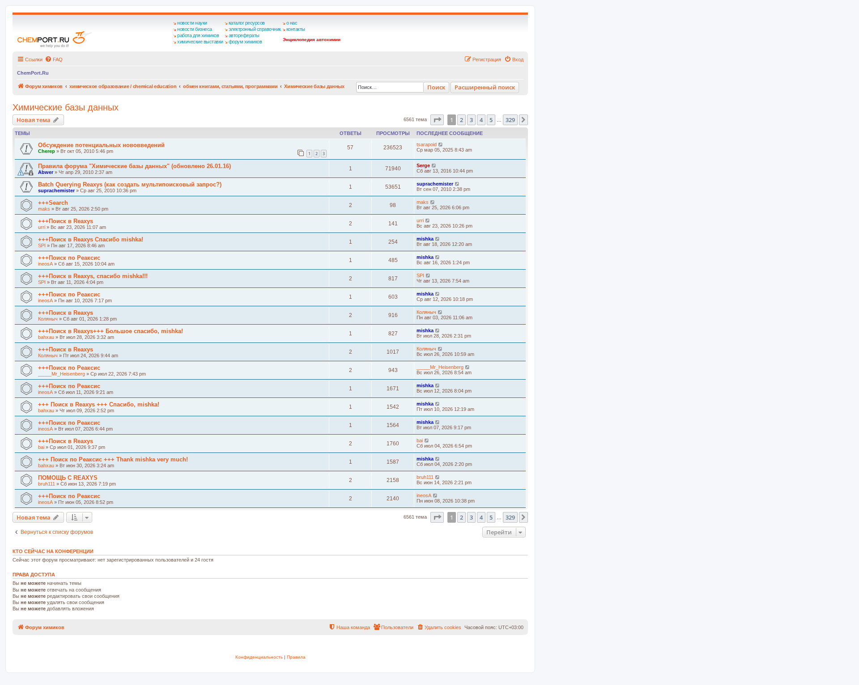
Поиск (436, 87)
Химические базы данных (66, 107)
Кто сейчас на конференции (53, 551)
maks (44, 208)
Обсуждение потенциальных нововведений (101, 145)
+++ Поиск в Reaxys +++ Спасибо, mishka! (98, 404)
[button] (437, 119)
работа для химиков (198, 35)
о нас (292, 22)
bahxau (46, 337)
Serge (423, 165)
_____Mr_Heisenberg (61, 373)
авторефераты (244, 35)
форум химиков (245, 41)
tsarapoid (427, 144)
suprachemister (56, 190)
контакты (295, 29)
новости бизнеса (194, 29)
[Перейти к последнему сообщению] (441, 144)
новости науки (192, 22)
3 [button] (471, 120)
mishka (425, 238)
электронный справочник (255, 29)
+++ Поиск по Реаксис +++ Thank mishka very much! (113, 459)
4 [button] (481, 120)
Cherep (46, 151)
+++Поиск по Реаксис (69, 257)
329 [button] (510, 120)
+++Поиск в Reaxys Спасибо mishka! (90, 239)
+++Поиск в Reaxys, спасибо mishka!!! (93, 276)
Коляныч (48, 318)
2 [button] (461, 120)
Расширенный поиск (485, 87)
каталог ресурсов (247, 22)
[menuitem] (54, 59)
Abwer (45, 172)
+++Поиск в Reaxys (65, 221)
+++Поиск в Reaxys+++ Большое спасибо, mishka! (110, 331)
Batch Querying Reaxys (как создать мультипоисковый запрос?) (129, 184)
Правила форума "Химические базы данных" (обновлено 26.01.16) (134, 166)
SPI (42, 245)
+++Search (53, 202)
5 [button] (491, 120)
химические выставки (200, 41)
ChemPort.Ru (33, 73)
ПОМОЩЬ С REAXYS (68, 477)
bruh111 (46, 483)
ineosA (45, 263)
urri (41, 227)
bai (41, 447)
